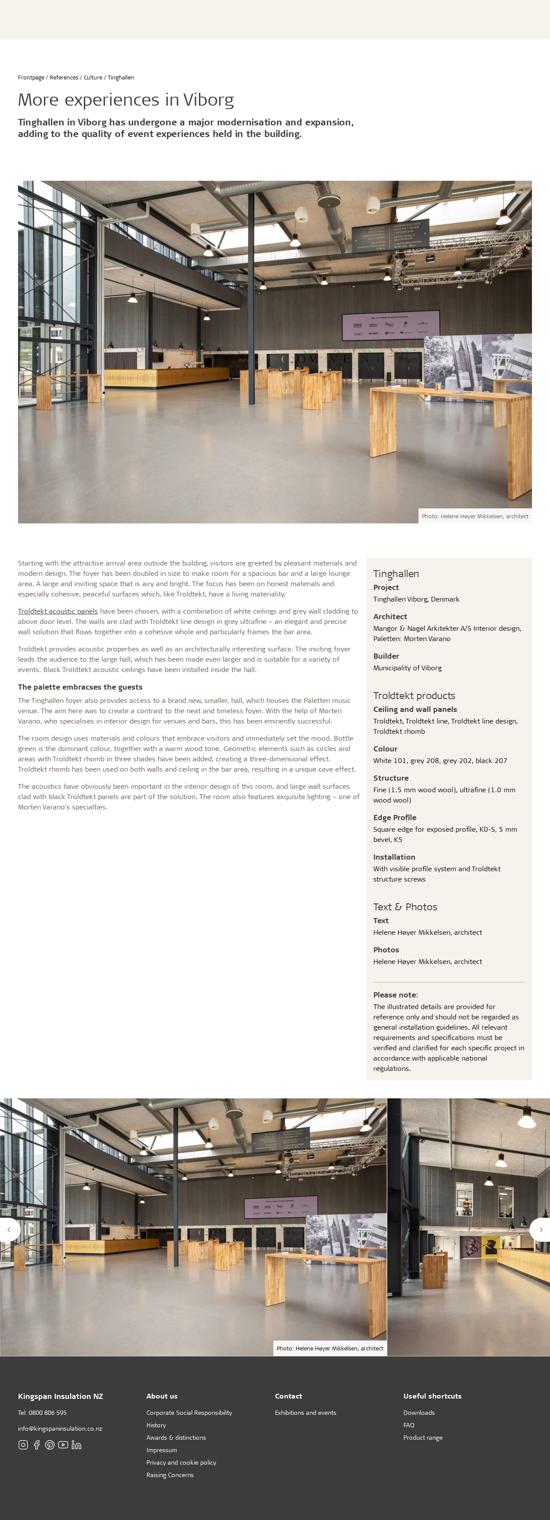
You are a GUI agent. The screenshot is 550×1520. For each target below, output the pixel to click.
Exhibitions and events (305, 1412)
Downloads (419, 1412)
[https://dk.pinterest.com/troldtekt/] (50, 1445)
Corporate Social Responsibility (189, 1412)
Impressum (162, 1450)
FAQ (408, 1425)
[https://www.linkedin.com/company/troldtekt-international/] (76, 1445)
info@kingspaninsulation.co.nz (60, 1428)
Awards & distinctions (176, 1437)
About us (162, 1395)
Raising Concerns (170, 1475)
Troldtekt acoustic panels (58, 610)
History (156, 1425)
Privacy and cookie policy (181, 1462)
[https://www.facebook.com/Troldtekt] (36, 1445)
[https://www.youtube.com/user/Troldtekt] (63, 1445)
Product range (423, 1437)
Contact (288, 1395)
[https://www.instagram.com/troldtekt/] (23, 1445)
